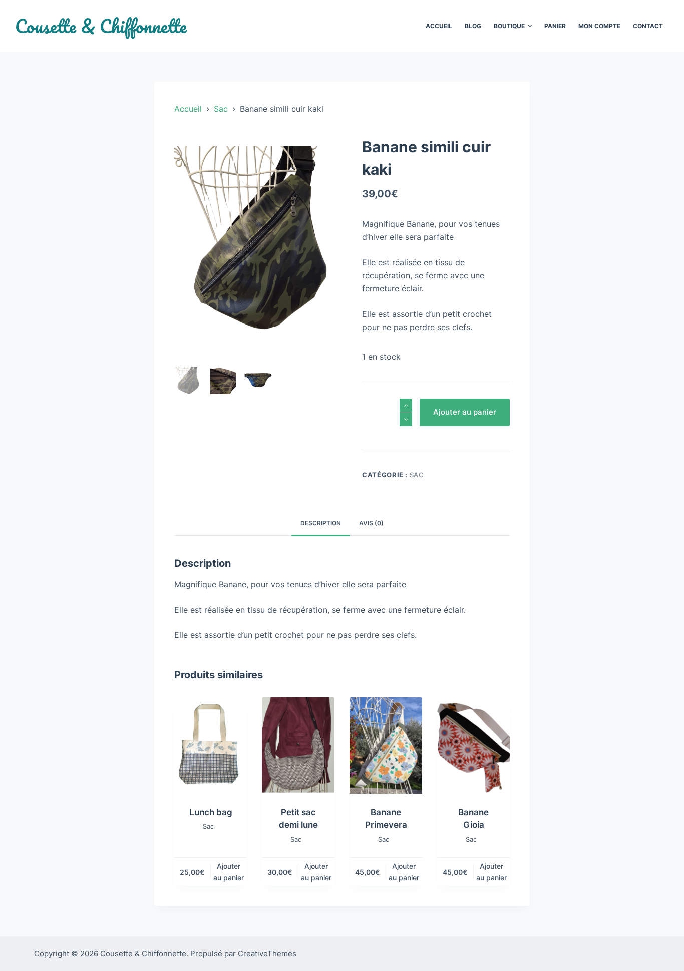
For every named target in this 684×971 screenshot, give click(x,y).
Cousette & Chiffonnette (101, 26)
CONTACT (648, 26)
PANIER (555, 26)
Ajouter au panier (464, 412)
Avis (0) (371, 523)
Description (320, 523)
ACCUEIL (439, 26)
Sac (417, 475)
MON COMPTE (599, 26)
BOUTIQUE (509, 26)
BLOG (473, 26)
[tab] (320, 523)
